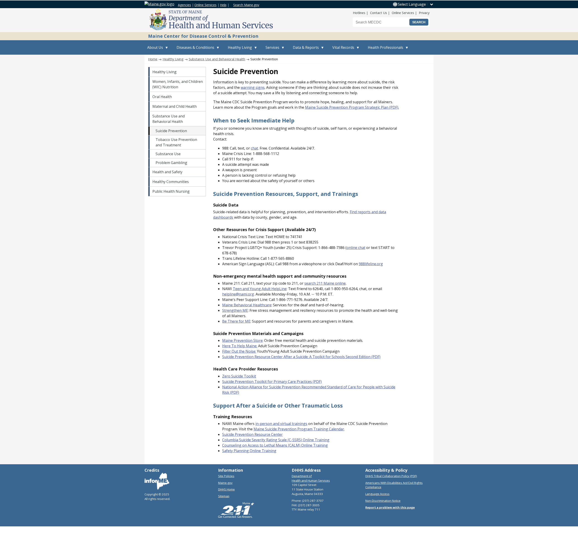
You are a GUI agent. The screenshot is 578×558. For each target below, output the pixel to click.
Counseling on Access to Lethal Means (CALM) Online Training (275, 445)
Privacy (424, 12)
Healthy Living (173, 59)
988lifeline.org (371, 263)
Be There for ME (236, 321)
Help (223, 5)
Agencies (184, 5)
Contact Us (378, 12)
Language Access (377, 494)
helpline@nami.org (238, 294)
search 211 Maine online (325, 283)
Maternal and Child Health (174, 106)
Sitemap (223, 496)
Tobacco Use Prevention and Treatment (176, 142)
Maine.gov (225, 483)
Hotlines (359, 12)
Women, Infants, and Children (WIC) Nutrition (177, 84)
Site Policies (226, 476)
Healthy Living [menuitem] (238, 50)
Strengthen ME (235, 310)
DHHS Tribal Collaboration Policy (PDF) (391, 476)
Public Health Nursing (171, 191)
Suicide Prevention (171, 130)
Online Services (205, 5)
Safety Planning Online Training (249, 450)
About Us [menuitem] (153, 50)
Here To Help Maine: (239, 345)
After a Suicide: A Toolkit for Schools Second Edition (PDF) (332, 356)
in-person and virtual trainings (281, 423)
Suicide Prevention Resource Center (253, 356)
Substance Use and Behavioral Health (217, 59)
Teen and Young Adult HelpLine (260, 288)
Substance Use (168, 153)
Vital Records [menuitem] (342, 50)
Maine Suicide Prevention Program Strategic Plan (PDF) (351, 107)
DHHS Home (226, 489)
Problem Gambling (171, 162)
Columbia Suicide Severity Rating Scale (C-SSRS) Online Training (275, 439)
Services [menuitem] (271, 50)
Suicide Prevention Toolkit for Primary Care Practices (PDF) (272, 381)
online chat (356, 247)
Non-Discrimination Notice (383, 501)
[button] (416, 4)
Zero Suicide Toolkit (239, 376)
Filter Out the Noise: (239, 351)
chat (254, 148)
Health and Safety (167, 171)
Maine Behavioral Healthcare (246, 304)
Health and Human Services (311, 480)
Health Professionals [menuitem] (384, 50)
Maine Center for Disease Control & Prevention (203, 36)
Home (152, 59)
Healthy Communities (170, 181)
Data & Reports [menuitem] (304, 50)
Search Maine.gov (246, 5)
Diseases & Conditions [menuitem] (194, 50)
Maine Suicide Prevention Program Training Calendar (299, 429)
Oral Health (162, 96)
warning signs (253, 87)
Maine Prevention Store (242, 340)
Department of (302, 476)
